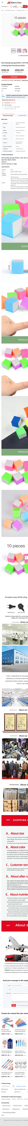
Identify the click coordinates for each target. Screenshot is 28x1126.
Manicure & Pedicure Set (20, 1089)
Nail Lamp (3, 1091)
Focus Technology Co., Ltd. (18, 1120)
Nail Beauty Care (16, 1109)
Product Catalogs (22, 1086)
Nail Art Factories (6, 1105)
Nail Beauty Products (21, 10)
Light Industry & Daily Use (10, 10)
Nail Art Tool (17, 1091)
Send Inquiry (14, 77)
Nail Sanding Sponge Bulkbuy (9, 1112)
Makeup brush (4, 1089)
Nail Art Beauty (6, 1109)
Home (2, 10)
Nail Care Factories (17, 1105)
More (2, 1115)
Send (14, 1005)
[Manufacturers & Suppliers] (14, 2)
